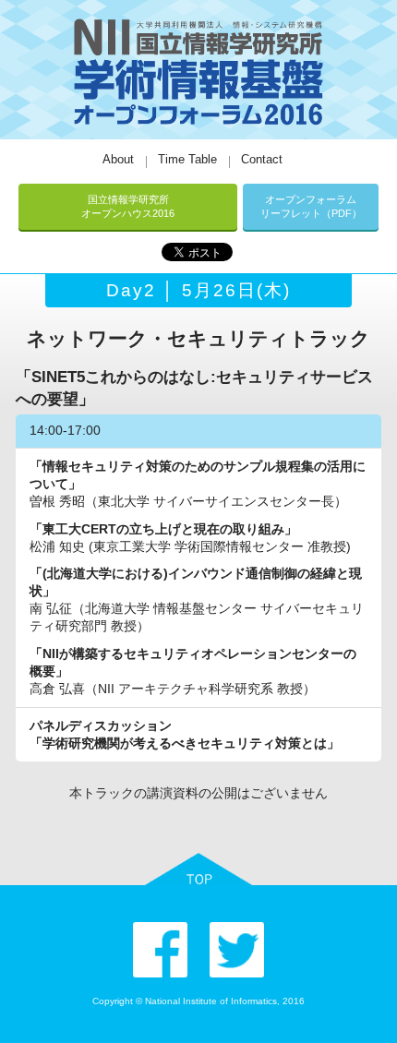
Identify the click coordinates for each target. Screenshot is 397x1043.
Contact (262, 159)
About (118, 159)
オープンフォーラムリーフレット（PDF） (311, 206)
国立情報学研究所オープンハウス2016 (127, 206)
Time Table (187, 159)
